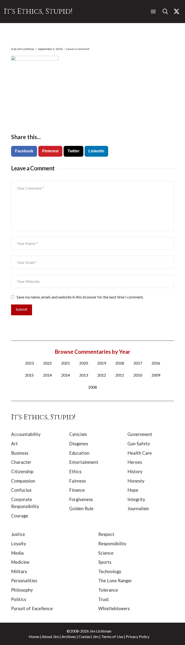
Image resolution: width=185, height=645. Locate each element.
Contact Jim (89, 636)
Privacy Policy (137, 636)
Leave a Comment (77, 49)
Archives (68, 636)
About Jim (50, 636)
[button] (153, 11)
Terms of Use (112, 636)
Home (34, 636)
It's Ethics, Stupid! (38, 11)
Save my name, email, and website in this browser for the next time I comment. (80, 297)
